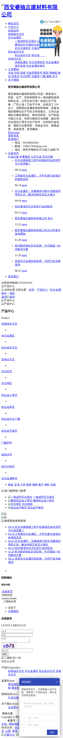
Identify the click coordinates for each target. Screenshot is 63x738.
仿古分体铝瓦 (23, 48)
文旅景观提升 (34, 72)
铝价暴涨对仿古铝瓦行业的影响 (33, 206)
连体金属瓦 (21, 62)
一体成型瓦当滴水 (25, 41)
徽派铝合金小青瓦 (43, 500)
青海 (14, 731)
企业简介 (13, 707)
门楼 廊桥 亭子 (49, 76)
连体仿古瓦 (15, 58)
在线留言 (7, 591)
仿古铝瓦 (6, 371)
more (24, 169)
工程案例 (13, 69)
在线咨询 (13, 30)
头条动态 (13, 153)
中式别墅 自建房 (30, 76)
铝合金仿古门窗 (10, 419)
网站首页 (13, 23)
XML (4, 724)
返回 (4, 296)
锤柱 (12, 293)
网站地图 (14, 724)
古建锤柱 (13, 611)
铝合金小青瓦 (9, 395)
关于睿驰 (13, 79)
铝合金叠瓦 (38, 55)
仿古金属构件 (9, 478)
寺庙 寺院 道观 (17, 72)
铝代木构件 (8, 466)
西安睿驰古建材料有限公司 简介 (34, 218)
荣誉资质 (13, 135)
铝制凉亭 (6, 454)
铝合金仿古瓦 (16, 51)
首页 (31, 289)
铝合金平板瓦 (9, 430)
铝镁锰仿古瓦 (16, 34)
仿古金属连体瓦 (35, 65)
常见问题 (47, 156)
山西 (8, 731)
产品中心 (13, 27)
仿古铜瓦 (6, 383)
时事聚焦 (24, 156)
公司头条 (36, 156)
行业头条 (13, 156)
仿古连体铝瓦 (37, 62)
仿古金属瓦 (15, 37)
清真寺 (15, 76)
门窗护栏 (6, 442)
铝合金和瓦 (8, 407)
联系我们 (13, 139)
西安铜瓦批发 (16, 684)
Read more (14, 132)
